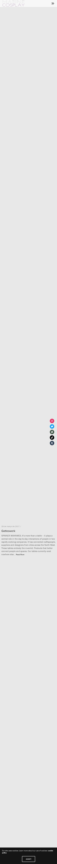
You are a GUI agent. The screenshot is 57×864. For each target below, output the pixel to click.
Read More (20, 554)
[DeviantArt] (52, 432)
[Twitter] (52, 426)
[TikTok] (52, 437)
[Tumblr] (52, 443)
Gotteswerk (8, 531)
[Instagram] (52, 421)
